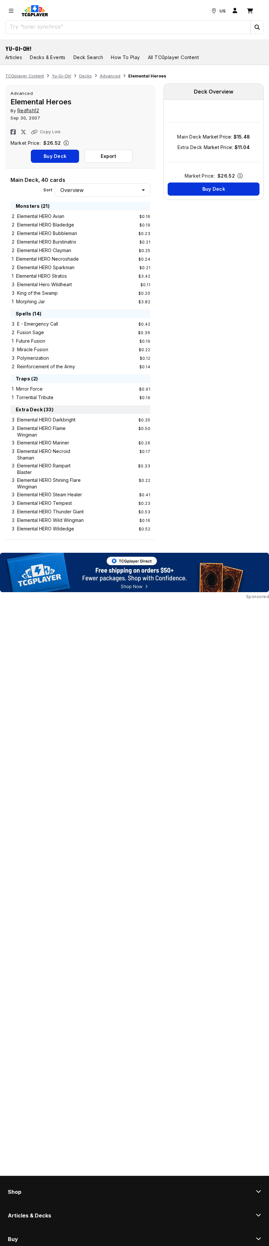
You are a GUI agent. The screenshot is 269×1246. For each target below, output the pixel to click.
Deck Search (88, 57)
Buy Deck (55, 156)
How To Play (125, 57)
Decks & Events (48, 57)
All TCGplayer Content (173, 57)
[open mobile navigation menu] (11, 11)
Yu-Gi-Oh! (18, 48)
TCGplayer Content (24, 76)
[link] (35, 10)
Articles (13, 57)
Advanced (110, 76)
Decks (85, 76)
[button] (256, 27)
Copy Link (50, 131)
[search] (128, 26)
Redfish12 (28, 110)
